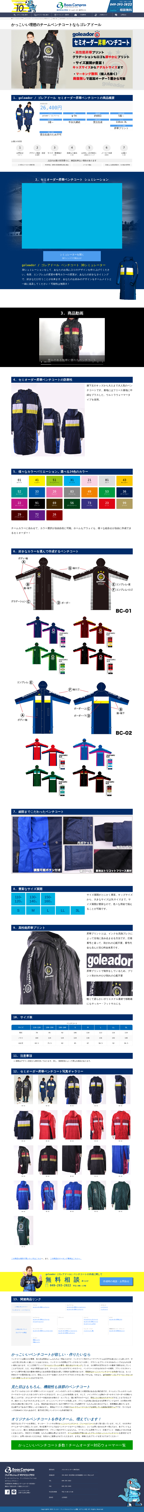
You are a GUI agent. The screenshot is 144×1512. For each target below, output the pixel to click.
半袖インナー (36, 1342)
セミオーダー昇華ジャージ (91, 1321)
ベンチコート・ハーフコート (21, 1308)
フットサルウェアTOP (18, 18)
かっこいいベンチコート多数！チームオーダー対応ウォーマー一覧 (72, 1445)
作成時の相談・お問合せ (116, 1281)
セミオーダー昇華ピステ (115, 1319)
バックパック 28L (89, 1330)
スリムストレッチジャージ (91, 1319)
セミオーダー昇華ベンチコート (41, 1307)
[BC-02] (47, 1089)
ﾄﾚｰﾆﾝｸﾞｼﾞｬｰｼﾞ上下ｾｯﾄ (90, 1324)
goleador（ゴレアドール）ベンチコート (70, 18)
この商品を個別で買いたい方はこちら (26, 1258)
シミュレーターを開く (72, 256)
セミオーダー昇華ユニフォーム (41, 1319)
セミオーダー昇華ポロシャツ (117, 1330)
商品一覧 (55, 18)
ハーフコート (104, 1307)
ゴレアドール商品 (21, 1331)
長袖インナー (36, 1340)
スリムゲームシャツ (38, 1321)
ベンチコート (104, 1309)
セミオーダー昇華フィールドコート (76, 1307)
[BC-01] (23, 1089)
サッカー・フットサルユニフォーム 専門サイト (38, 18)
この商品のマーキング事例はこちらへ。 (66, 1258)
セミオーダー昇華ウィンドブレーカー (43, 1330)
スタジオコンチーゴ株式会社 (71, 1469)
